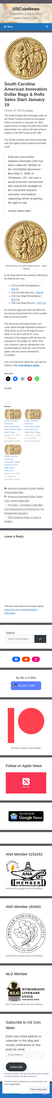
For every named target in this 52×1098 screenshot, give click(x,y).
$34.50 (14, 289)
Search (10, 632)
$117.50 (15, 299)
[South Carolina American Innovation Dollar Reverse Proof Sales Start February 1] (13, 450)
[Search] (40, 639)
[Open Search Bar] (47, 26)
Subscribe (16, 1067)
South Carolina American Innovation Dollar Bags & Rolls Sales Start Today (13, 426)
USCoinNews (26, 9)
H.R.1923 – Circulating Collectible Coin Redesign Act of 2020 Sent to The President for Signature (24, 509)
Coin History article (28, 365)
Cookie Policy (14, 1084)
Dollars (40, 488)
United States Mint (13, 492)
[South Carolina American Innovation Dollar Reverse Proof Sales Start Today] (33, 414)
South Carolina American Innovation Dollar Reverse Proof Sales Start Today (33, 426)
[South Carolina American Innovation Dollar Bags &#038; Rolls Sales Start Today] (13, 414)
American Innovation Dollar (21, 488)
